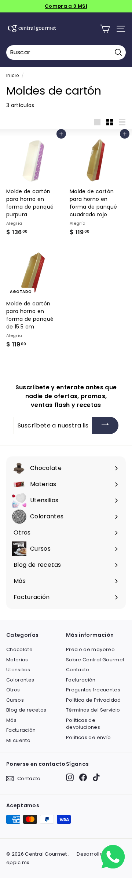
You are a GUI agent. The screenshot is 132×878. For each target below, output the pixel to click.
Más (11, 720)
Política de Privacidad (93, 700)
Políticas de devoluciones (83, 724)
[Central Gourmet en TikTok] (96, 777)
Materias (17, 659)
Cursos (15, 700)
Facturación (21, 730)
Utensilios (18, 669)
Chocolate (19, 649)
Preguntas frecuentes (93, 689)
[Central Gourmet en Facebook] (83, 777)
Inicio (12, 75)
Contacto (77, 669)
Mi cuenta (18, 740)
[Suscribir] (105, 425)
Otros (13, 689)
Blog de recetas (26, 709)
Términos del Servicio (93, 709)
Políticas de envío (88, 737)
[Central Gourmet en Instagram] (70, 777)
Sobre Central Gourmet (95, 659)
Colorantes (20, 679)
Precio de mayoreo (90, 649)
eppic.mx (17, 862)
